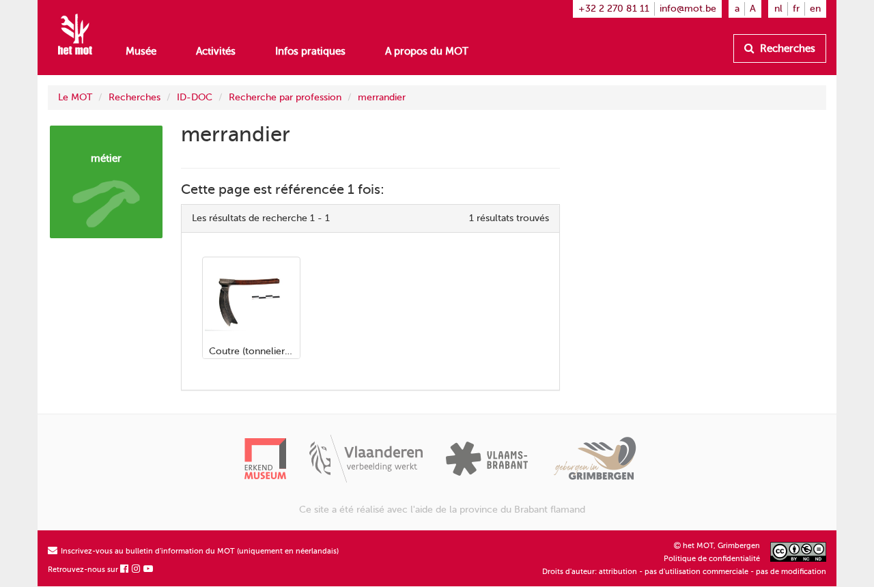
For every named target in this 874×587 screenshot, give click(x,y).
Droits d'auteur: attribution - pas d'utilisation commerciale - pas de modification (684, 571)
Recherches (786, 48)
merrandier (382, 97)
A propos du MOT (426, 51)
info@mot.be (688, 8)
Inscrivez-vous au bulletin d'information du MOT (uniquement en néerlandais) (199, 551)
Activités (216, 51)
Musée (141, 51)
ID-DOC (194, 97)
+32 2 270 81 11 (613, 8)
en (815, 8)
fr (796, 8)
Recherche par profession (285, 97)
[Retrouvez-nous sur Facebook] (125, 569)
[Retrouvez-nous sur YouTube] (148, 569)
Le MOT (75, 97)
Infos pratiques (310, 51)
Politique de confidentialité (712, 558)
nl (778, 8)
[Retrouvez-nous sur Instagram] (136, 569)
